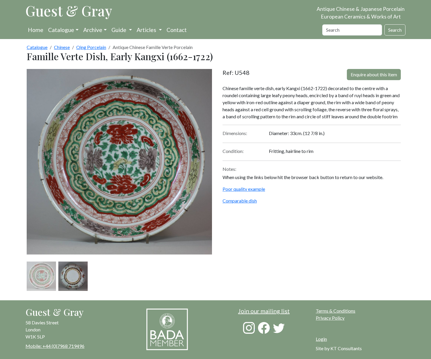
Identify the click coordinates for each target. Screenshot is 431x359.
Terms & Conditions (335, 311)
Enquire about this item (374, 74)
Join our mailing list (264, 310)
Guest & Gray (69, 10)
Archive (92, 29)
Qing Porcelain (91, 47)
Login (321, 339)
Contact (177, 29)
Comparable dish (240, 200)
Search (395, 30)
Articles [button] (147, 29)
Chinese (62, 47)
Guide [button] (119, 29)
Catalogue (61, 29)
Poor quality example (244, 189)
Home (35, 29)
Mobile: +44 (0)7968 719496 (55, 346)
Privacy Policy (330, 318)
